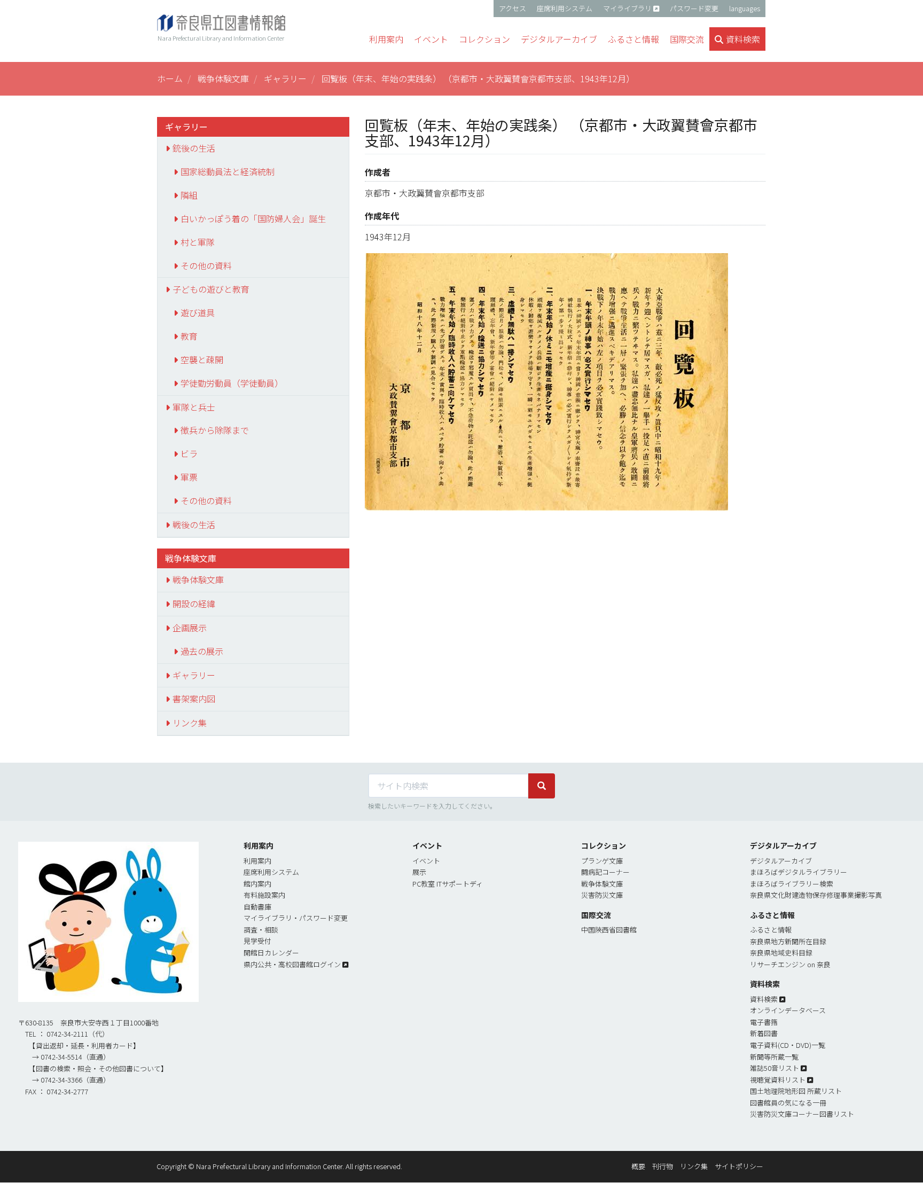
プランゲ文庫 (602, 861)
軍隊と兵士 (194, 407)
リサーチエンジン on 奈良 (790, 964)
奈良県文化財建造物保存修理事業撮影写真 (816, 895)
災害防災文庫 (602, 895)
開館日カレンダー (271, 952)
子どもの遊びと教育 (211, 289)
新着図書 (764, 1033)
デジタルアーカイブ (781, 861)
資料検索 (764, 999)
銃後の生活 (194, 148)
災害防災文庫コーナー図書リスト (802, 1114)
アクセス (512, 8)
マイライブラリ (627, 8)
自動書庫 (257, 907)
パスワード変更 (694, 8)
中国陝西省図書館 (609, 930)
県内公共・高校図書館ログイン (292, 964)
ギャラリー (285, 78)
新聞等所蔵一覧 (774, 1057)
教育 (189, 336)
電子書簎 (764, 1022)
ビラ (189, 453)
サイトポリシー (739, 1166)
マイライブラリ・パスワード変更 (296, 918)
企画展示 (190, 627)
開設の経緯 (194, 603)
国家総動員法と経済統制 (228, 171)
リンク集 (190, 722)
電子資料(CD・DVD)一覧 (787, 1045)
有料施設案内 (264, 895)
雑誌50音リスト (774, 1068)
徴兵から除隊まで (215, 430)
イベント (426, 861)
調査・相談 (261, 930)
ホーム (170, 78)
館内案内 (257, 884)
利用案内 (257, 861)
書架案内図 (194, 698)
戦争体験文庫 (223, 78)
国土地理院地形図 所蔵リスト (796, 1091)
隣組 (189, 195)
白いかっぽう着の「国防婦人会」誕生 (253, 218)
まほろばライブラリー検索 (791, 884)
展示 (419, 872)
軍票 (189, 477)
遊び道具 (198, 312)
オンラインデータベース (788, 1010)
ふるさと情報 (771, 930)
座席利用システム (564, 8)
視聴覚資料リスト (777, 1080)
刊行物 (662, 1166)
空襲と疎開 (202, 359)
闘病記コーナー (605, 872)
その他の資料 (206, 265)
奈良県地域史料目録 (781, 952)
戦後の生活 (194, 524)
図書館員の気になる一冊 (788, 1103)
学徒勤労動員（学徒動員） (232, 383)
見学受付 (257, 941)
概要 (638, 1166)
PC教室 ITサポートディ (447, 884)
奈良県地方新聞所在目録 (788, 941)
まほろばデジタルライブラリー (798, 872)
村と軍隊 (198, 242)
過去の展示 (202, 651)
